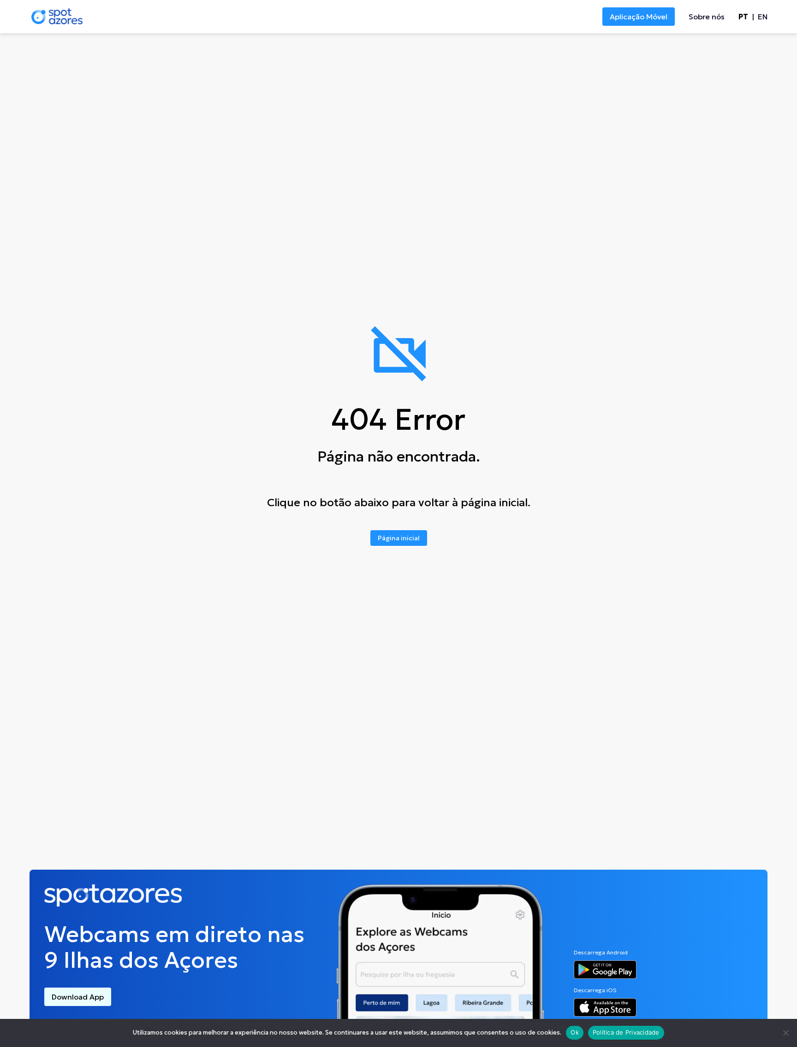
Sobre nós (707, 16)
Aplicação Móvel (638, 16)
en (762, 16)
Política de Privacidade (626, 1032)
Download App (78, 996)
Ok (575, 1032)
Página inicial (399, 538)
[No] (785, 1032)
